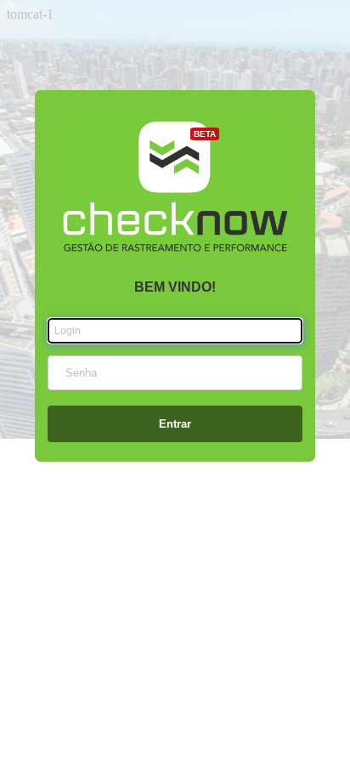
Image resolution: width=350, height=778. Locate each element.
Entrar (175, 423)
